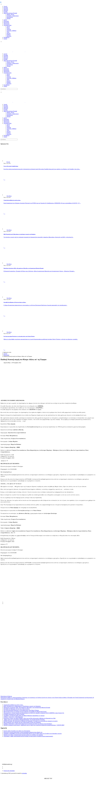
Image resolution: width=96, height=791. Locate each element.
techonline (24, 773)
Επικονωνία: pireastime (9, 770)
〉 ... (4, 179)
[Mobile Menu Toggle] (1, 41)
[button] (4, 696)
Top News (9, 196)
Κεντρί (8, 162)
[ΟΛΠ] (11, 754)
